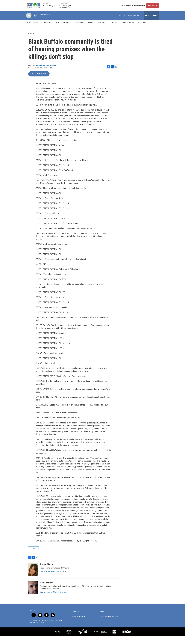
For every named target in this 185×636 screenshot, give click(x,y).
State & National (63, 22)
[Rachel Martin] (33, 569)
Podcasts (47, 22)
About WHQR (128, 22)
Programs (114, 22)
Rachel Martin (40, 66)
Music (90, 22)
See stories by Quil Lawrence (53, 592)
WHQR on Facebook (78, 616)
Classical (79, 22)
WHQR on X (104, 611)
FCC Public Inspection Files (109, 616)
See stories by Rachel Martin (53, 571)
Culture (101, 22)
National (31, 33)
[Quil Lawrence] (33, 587)
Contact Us (75, 611)
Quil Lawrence (51, 66)
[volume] (35, 15)
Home (28, 22)
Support (142, 22)
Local (35, 22)
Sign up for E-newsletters (133, 5)
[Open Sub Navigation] (39, 22)
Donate (153, 5)
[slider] (38, 15)
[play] (29, 15)
